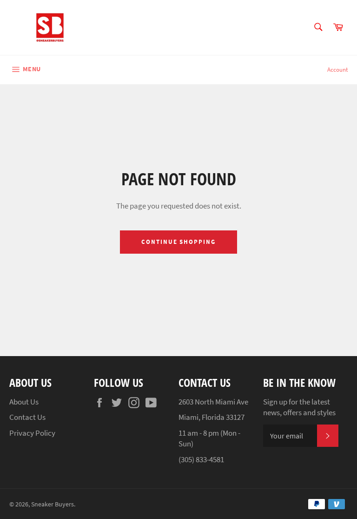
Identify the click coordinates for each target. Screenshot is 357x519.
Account (337, 70)
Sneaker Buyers (52, 504)
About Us (24, 402)
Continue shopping (178, 242)
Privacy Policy (32, 433)
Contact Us (27, 417)
